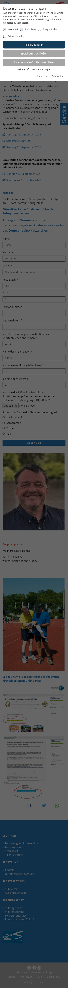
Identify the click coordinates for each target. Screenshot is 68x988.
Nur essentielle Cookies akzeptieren (34, 62)
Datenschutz (58, 76)
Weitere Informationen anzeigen (34, 69)
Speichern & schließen (34, 53)
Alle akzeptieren (34, 44)
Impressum (43, 76)
